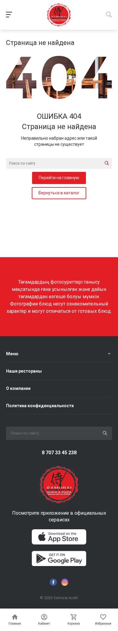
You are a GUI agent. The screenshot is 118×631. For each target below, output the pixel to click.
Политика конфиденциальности (40, 405)
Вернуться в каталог (59, 192)
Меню (12, 353)
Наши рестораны (24, 371)
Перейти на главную (59, 177)
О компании (18, 388)
